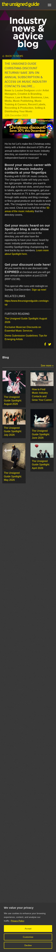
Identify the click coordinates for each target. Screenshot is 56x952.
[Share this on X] (49, 344)
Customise (28, 937)
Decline (28, 945)
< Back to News (12, 55)
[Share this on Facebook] (45, 344)
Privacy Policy (17, 921)
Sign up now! (39, 289)
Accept (28, 928)
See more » (47, 365)
